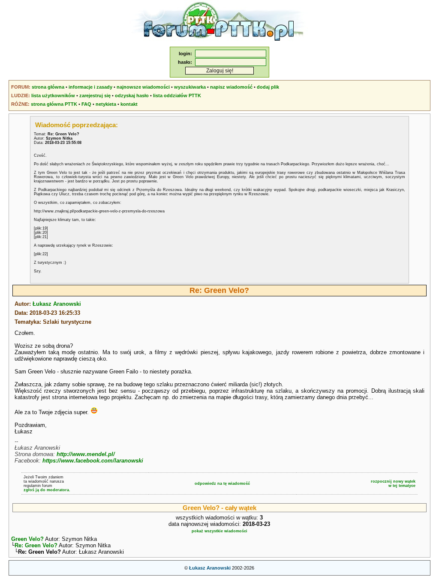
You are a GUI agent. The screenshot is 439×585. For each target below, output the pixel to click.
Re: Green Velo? (36, 545)
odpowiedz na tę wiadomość (222, 483)
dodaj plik (268, 87)
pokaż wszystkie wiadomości (219, 531)
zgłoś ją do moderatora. (47, 490)
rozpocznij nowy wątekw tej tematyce (393, 483)
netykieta (106, 104)
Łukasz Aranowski (57, 304)
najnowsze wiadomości (143, 87)
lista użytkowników (53, 95)
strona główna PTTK (54, 104)
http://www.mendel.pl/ (86, 454)
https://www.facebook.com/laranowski (92, 460)
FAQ (86, 104)
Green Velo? (27, 539)
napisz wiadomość (231, 87)
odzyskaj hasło (132, 95)
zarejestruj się (95, 95)
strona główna (48, 87)
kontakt (129, 104)
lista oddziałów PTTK (177, 95)
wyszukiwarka (190, 87)
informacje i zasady (90, 87)
